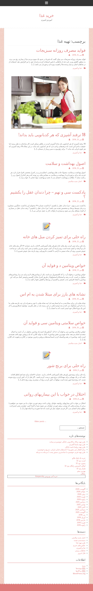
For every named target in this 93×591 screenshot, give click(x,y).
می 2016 (82, 515)
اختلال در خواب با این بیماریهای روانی (55, 394)
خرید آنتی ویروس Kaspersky (46, 476)
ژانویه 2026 (81, 499)
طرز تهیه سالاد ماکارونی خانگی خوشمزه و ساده (67, 442)
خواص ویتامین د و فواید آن (64, 265)
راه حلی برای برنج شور (66, 365)
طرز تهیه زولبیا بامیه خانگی (75, 447)
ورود (83, 566)
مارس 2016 (80, 520)
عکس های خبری (79, 545)
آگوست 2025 (80, 512)
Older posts (40, 421)
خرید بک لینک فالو (78, 458)
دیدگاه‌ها (80, 571)
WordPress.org (79, 573)
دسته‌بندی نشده (79, 540)
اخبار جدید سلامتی (75, 181)
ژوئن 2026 (81, 494)
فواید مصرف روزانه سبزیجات (61, 50)
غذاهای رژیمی (80, 551)
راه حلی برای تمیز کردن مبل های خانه (54, 236)
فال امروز (81, 553)
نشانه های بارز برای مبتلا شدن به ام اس (53, 294)
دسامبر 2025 (80, 502)
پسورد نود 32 (80, 463)
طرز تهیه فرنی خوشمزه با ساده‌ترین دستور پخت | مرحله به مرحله (60, 452)
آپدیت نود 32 (80, 461)
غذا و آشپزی (77, 68)
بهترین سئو (81, 471)
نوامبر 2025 (81, 504)
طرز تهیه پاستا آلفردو (77, 444)
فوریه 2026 (81, 497)
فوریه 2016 (81, 523)
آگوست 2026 (80, 489)
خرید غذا (46, 15)
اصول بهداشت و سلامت (65, 163)
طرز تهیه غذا (80, 543)
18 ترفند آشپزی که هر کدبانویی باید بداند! (52, 134)
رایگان (83, 474)
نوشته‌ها (80, 568)
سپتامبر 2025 (80, 510)
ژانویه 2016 (81, 525)
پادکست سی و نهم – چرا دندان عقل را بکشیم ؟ (48, 194)
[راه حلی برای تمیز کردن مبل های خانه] (46, 227)
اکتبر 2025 (81, 507)
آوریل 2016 (81, 517)
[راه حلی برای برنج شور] (46, 355)
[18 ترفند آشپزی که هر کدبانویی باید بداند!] (46, 102)
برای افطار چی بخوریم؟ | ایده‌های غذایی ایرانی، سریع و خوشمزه (61, 450)
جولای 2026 (81, 491)
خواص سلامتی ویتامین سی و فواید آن (54, 322)
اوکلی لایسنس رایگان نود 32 (75, 466)
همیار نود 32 (81, 468)
